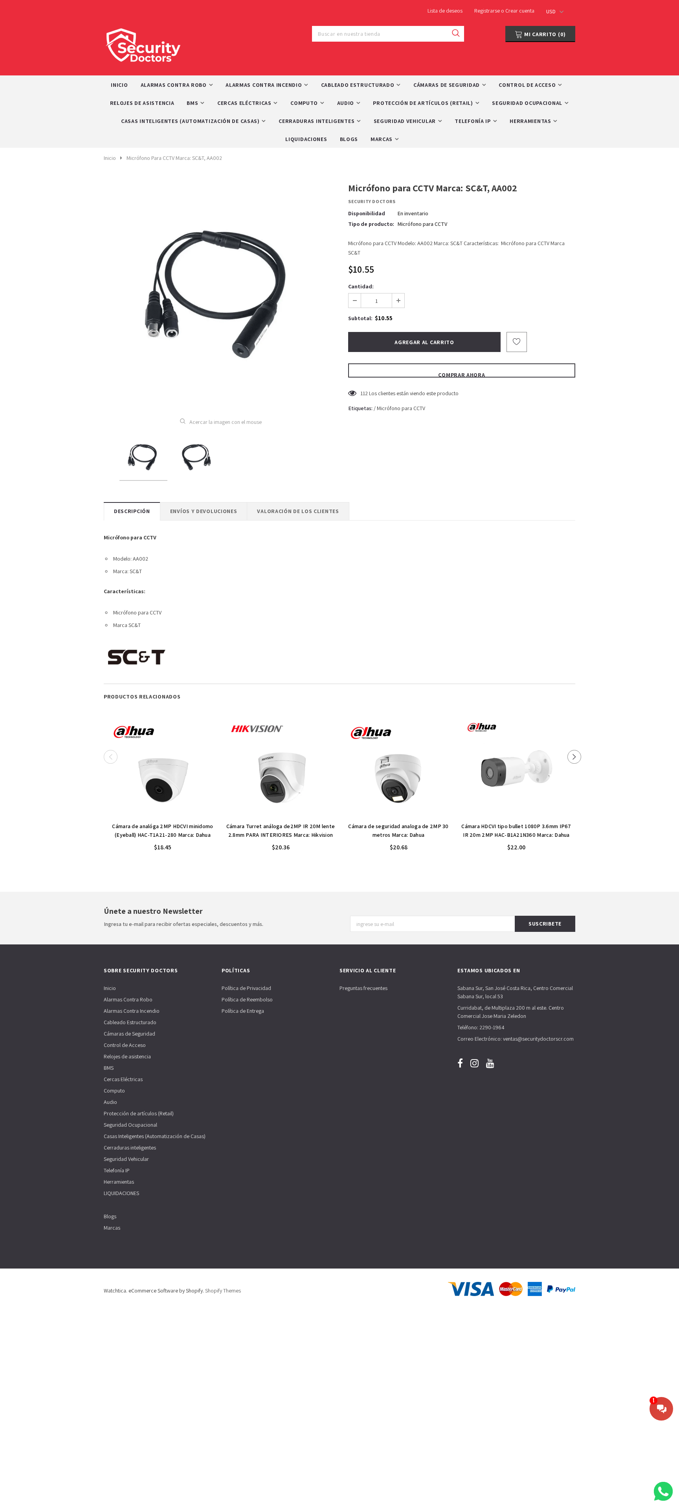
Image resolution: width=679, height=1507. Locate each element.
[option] (221, 294)
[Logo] (143, 43)
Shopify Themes (223, 1290)
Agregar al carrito (163, 814)
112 (364, 393)
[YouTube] (490, 1062)
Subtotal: (360, 318)
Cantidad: (361, 286)
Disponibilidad (366, 213)
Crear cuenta (519, 10)
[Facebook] (460, 1062)
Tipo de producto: (371, 223)
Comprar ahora (461, 374)
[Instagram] (474, 1062)
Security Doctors (372, 201)
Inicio (110, 157)
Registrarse (487, 10)
